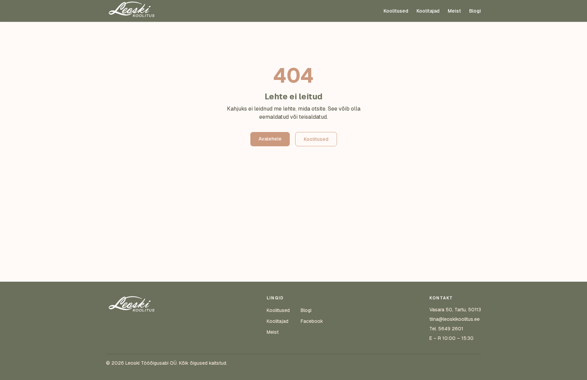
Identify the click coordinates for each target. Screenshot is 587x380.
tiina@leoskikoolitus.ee (454, 319)
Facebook (312, 321)
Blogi (475, 11)
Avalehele (270, 139)
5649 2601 (450, 329)
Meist (454, 11)
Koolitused (396, 11)
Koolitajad (428, 11)
